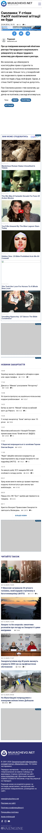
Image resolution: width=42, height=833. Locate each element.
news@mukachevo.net (10, 799)
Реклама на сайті (8, 803)
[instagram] (5, 822)
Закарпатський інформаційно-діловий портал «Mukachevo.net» (19, 763)
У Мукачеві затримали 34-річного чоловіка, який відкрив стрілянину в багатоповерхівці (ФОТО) (18, 591)
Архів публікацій (8, 817)
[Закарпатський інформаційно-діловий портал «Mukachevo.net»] (16, 4)
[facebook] (2, 822)
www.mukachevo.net (9, 776)
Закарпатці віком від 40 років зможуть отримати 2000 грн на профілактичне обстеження (19, 664)
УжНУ (15, 100)
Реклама (21, 28)
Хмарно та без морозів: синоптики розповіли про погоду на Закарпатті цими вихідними (20, 627)
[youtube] (9, 822)
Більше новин (21, 515)
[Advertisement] (21, 339)
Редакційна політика (9, 812)
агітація (9, 105)
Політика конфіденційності (12, 808)
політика (25, 100)
